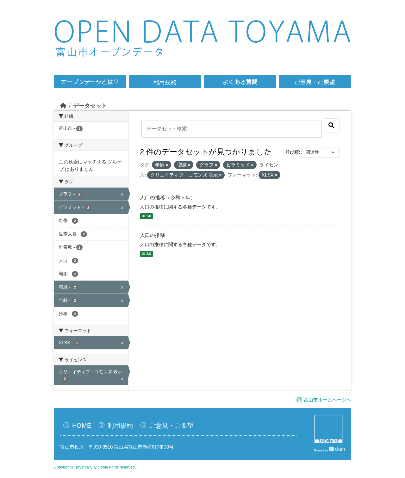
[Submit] (331, 125)
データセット (90, 105)
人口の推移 (152, 235)
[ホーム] (63, 105)
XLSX (146, 216)
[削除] (167, 165)
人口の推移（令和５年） (168, 197)
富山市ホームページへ (327, 399)
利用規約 (120, 425)
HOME (81, 425)
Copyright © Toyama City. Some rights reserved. (95, 467)
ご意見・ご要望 (171, 425)
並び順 (292, 152)
